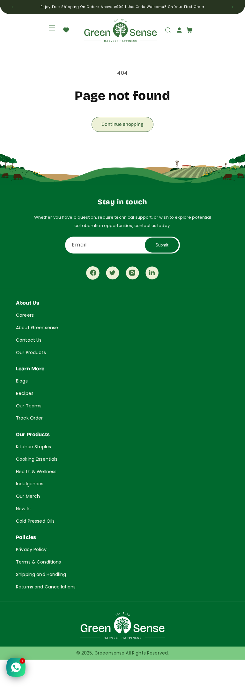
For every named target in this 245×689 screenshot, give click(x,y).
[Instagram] (132, 274)
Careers (25, 315)
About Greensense (37, 327)
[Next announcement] (233, 7)
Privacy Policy (31, 549)
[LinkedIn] (152, 274)
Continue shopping (122, 124)
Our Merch (28, 496)
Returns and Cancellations (46, 587)
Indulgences (30, 484)
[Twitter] (112, 274)
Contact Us (28, 340)
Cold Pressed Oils (35, 521)
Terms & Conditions (38, 562)
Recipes (24, 393)
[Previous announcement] (12, 7)
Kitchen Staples (33, 446)
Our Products (31, 352)
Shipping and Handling (41, 574)
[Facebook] (93, 274)
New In (23, 508)
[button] (48, 28)
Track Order (29, 418)
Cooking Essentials (37, 459)
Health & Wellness (36, 471)
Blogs (22, 381)
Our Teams (28, 406)
